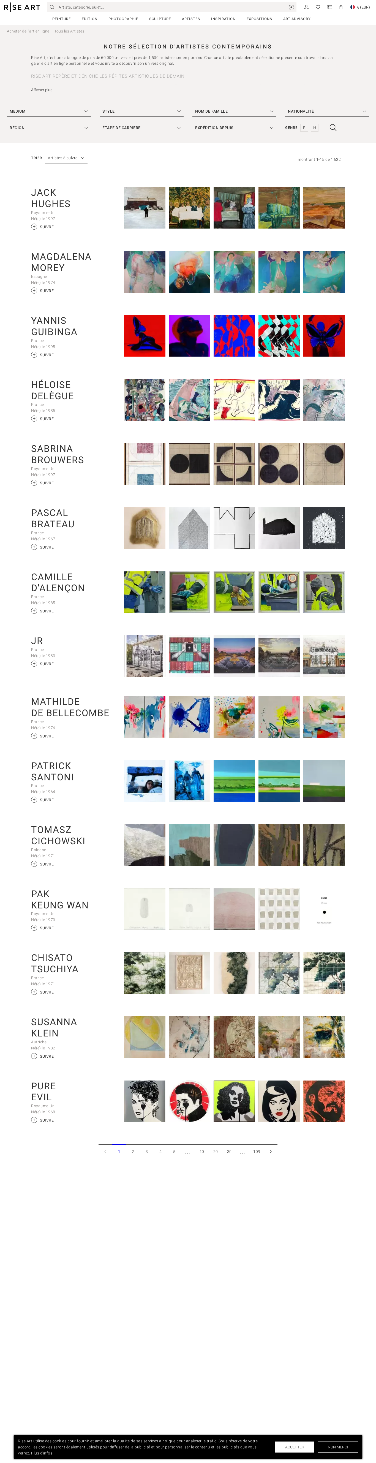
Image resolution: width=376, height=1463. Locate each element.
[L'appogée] (144, 717)
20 (215, 1151)
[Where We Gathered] (234, 272)
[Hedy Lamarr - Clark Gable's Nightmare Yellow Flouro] (234, 1101)
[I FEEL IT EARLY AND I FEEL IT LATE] (234, 336)
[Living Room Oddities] (324, 400)
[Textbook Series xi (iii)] (189, 464)
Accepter (294, 1447)
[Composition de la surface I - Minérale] (189, 973)
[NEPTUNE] (189, 336)
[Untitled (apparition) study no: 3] (144, 909)
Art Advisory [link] (297, 19)
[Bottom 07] (234, 400)
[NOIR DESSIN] (279, 528)
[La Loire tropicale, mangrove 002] (279, 781)
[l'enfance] (324, 528)
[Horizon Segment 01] (279, 973)
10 (202, 1151)
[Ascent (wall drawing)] (234, 909)
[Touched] (189, 1037)
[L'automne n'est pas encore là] (324, 717)
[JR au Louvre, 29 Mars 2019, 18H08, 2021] (279, 656)
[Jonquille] (279, 717)
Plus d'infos (41, 1453)
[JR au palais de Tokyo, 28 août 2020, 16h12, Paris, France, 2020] (144, 656)
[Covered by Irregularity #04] (234, 845)
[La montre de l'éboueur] (144, 592)
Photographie (123, 19)
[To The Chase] (234, 208)
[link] (291, 7)
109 (256, 1151)
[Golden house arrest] (144, 528)
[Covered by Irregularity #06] (144, 845)
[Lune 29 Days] (324, 909)
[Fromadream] (234, 1037)
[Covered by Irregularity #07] (189, 845)
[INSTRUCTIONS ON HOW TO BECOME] (144, 336)
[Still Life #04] (324, 845)
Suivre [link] (43, 226)
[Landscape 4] (279, 1037)
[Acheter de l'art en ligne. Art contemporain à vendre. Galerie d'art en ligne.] (22, 7)
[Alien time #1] (144, 400)
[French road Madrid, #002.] (189, 781)
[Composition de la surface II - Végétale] (144, 973)
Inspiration (223, 19)
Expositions (259, 19)
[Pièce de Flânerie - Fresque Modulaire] (324, 973)
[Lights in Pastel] (144, 1037)
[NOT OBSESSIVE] (189, 528)
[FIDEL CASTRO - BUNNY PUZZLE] (324, 1101)
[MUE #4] (234, 528)
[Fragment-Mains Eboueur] (189, 592)
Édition (89, 19)
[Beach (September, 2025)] (324, 208)
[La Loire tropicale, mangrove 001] (234, 781)
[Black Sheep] (144, 208)
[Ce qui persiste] (234, 973)
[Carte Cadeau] (329, 7)
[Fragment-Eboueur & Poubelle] (279, 592)
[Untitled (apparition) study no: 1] (189, 909)
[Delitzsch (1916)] (189, 208)
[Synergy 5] (279, 272)
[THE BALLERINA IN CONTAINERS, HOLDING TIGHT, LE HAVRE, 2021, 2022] (189, 656)
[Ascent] (279, 909)
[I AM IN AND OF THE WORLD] (279, 336)
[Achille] (189, 400)
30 (229, 1151)
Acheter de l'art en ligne (28, 31)
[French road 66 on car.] (144, 781)
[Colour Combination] (144, 464)
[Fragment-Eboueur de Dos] (324, 592)
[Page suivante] (270, 1151)
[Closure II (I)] (279, 464)
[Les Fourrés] (234, 717)
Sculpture (160, 19)
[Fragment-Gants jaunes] (234, 592)
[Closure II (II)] (324, 464)
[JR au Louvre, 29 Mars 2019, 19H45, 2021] (234, 656)
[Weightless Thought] (144, 272)
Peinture (61, 19)
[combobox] (63, 158)
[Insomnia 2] (189, 272)
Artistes (191, 19)
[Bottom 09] (279, 400)
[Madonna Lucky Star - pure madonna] (144, 1101)
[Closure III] (234, 464)
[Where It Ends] (279, 208)
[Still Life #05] (279, 845)
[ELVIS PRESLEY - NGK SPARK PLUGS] (189, 1101)
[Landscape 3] (324, 1037)
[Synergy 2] (324, 272)
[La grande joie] (189, 717)
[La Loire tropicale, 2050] (324, 781)
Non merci (338, 1447)
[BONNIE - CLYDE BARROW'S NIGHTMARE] (279, 1101)
